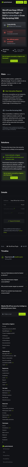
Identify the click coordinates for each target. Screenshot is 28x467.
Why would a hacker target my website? (12, 286)
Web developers (6, 390)
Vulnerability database (8, 408)
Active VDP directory (9, 355)
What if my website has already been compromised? (11, 292)
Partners (4, 406)
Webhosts (6, 392)
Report (4, 380)
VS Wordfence (6, 340)
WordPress (5, 397)
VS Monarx (5, 335)
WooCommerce (6, 400)
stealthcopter (18, 257)
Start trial (19, 2)
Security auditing (6, 360)
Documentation (6, 343)
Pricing (4, 326)
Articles (4, 413)
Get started (14, 61)
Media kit (4, 435)
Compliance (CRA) (8, 362)
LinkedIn (4, 437)
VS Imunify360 (6, 338)
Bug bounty (5, 370)
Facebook (5, 439)
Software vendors (7, 395)
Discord (4, 382)
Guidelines (5, 375)
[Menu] (25, 2)
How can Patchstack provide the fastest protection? (12, 274)
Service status (6, 345)
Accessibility (6, 458)
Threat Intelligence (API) (8, 333)
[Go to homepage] (14, 446)
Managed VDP (7, 353)
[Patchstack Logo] (7, 2)
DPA (4, 452)
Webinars (5, 417)
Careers (4, 430)
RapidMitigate (7, 331)
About (4, 425)
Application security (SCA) (9, 328)
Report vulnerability (7, 358)
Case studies (6, 415)
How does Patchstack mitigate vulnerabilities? (9, 281)
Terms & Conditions (7, 462)
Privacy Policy (6, 455)
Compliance (6, 427)
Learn (4, 377)
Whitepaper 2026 (7, 410)
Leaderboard (5, 373)
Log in (4, 347)
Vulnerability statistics (8, 419)
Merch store (5, 432)
